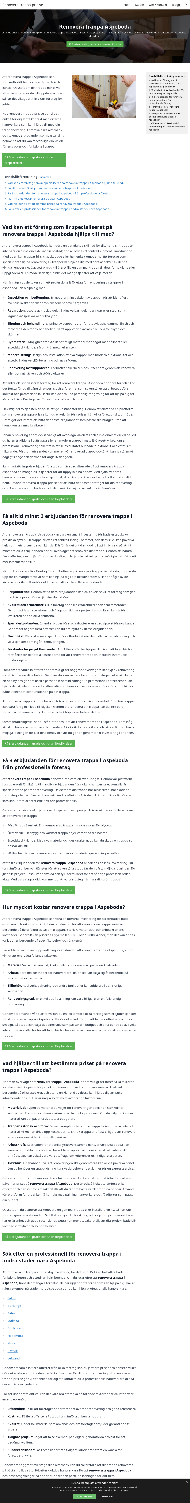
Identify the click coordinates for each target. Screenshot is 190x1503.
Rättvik (13, 1351)
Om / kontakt (158, 5)
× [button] (187, 1482)
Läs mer (126, 1490)
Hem (127, 5)
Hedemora (15, 1336)
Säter (11, 1313)
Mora (11, 1343)
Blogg (176, 5)
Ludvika (13, 1320)
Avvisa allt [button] (107, 1496)
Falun (12, 1298)
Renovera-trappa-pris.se (22, 4)
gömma (44, 177)
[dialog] (95, 1491)
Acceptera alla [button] (84, 1496)
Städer (139, 5)
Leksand (14, 1358)
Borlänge (14, 1306)
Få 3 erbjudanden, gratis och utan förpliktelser (95, 44)
